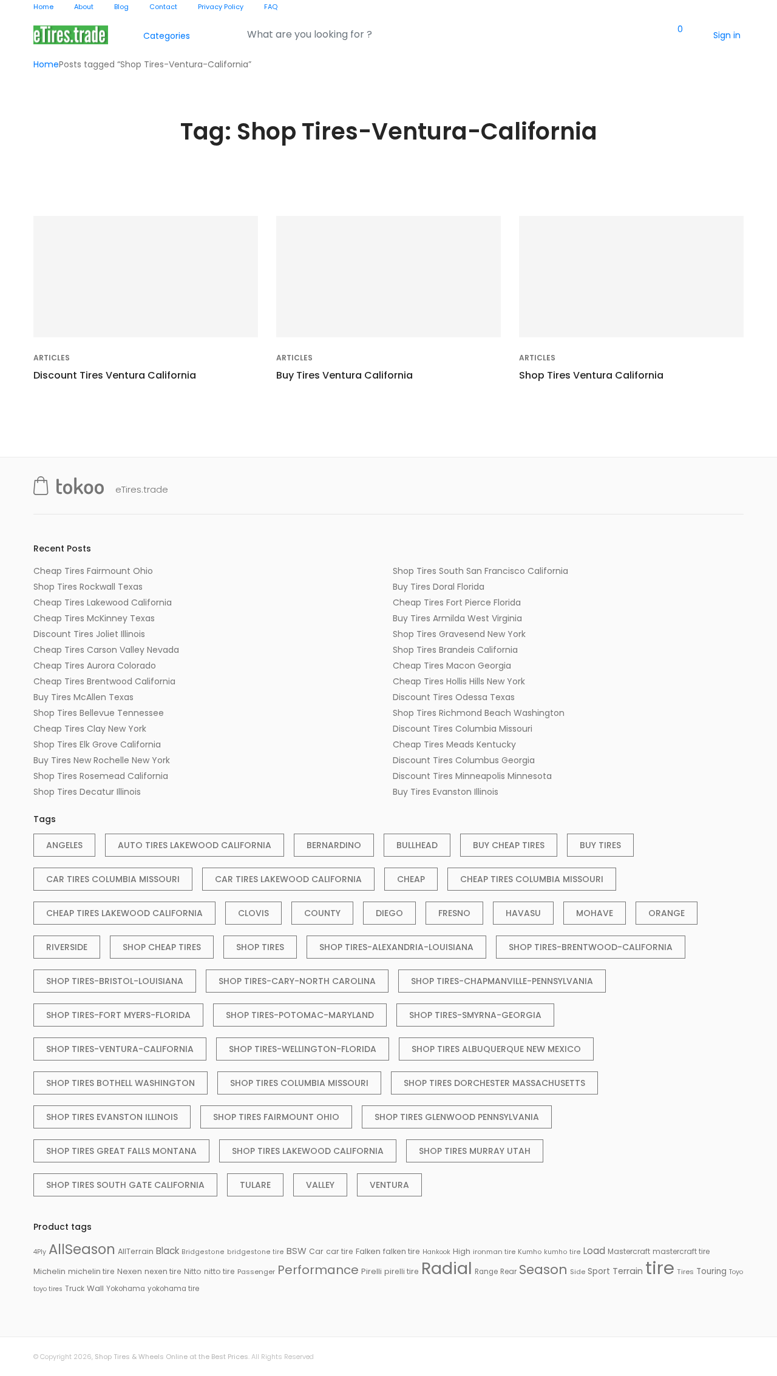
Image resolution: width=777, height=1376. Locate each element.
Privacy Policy (220, 7)
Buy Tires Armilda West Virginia (457, 618)
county (322, 913)
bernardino (334, 845)
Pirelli (371, 1271)
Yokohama (125, 1288)
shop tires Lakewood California (308, 1151)
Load (594, 1250)
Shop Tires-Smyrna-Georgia (475, 1015)
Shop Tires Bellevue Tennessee (98, 713)
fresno (454, 913)
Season (543, 1269)
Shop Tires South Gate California (125, 1185)
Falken (368, 1251)
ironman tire (494, 1251)
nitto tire (219, 1271)
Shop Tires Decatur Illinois (87, 792)
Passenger (256, 1272)
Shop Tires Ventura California (591, 375)
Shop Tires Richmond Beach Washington (479, 713)
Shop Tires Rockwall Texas (88, 587)
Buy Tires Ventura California (344, 375)
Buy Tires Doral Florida (438, 587)
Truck (74, 1288)
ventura (389, 1185)
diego (389, 913)
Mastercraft (629, 1251)
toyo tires (48, 1288)
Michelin (49, 1271)
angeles (64, 845)
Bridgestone (203, 1251)
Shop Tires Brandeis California (455, 650)
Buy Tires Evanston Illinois (445, 792)
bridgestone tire (255, 1251)
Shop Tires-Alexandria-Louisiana (396, 947)
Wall (95, 1288)
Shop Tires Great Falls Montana (121, 1151)
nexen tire (163, 1271)
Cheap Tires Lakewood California (102, 602)
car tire (339, 1251)
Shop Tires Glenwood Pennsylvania (457, 1117)
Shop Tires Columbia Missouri (299, 1083)
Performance (318, 1269)
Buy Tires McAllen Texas (83, 697)
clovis (253, 913)
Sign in (727, 35)
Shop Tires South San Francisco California (480, 571)
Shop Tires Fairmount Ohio (276, 1117)
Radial (446, 1268)
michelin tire (91, 1271)
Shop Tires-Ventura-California (120, 1049)
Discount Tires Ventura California (114, 375)
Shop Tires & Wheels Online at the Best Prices (171, 1356)
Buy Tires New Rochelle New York (101, 760)
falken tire (401, 1251)
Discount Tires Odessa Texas (454, 697)
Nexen (129, 1271)
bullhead (417, 845)
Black (167, 1250)
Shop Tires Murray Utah (475, 1151)
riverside (66, 947)
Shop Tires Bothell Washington (120, 1083)
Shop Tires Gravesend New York (459, 634)
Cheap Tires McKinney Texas (94, 618)
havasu (523, 913)
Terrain (627, 1271)
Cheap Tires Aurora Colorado (94, 665)
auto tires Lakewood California (194, 845)
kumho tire (562, 1251)
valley (320, 1185)
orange (666, 913)
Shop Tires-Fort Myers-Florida (118, 1015)
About (83, 7)
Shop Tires (260, 947)
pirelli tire (401, 1271)
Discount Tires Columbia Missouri (462, 729)
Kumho (529, 1251)
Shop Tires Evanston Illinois (112, 1117)
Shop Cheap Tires (162, 947)
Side (577, 1272)
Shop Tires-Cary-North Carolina (297, 981)
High (461, 1251)
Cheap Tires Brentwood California (104, 681)
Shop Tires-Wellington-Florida (302, 1049)
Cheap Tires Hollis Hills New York (459, 681)
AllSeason (82, 1249)
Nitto (193, 1271)
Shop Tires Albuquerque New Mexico (496, 1049)
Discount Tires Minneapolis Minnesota (472, 776)
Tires (685, 1272)
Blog (121, 7)
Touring (711, 1271)
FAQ (270, 7)
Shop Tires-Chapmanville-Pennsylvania (502, 981)
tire (659, 1267)
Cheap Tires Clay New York (89, 729)
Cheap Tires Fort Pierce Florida (457, 602)
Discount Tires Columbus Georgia (464, 760)
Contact (163, 7)
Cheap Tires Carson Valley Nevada (106, 650)
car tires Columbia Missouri (113, 879)
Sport (599, 1271)
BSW (297, 1250)
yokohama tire (173, 1288)
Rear (508, 1271)
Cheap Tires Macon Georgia (452, 665)
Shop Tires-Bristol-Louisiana (114, 981)
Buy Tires (600, 845)
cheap (411, 879)
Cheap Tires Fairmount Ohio (93, 571)
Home (43, 7)
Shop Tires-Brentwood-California (591, 947)
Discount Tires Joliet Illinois (89, 634)
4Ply (39, 1251)
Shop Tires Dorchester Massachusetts (494, 1083)
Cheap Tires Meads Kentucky (454, 744)
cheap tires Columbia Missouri (531, 879)
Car (316, 1251)
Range (486, 1272)
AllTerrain (136, 1251)
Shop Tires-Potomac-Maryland (300, 1015)
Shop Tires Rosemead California (100, 776)
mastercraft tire (681, 1251)
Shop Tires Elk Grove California (97, 744)
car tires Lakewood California (288, 879)
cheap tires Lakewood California (124, 913)
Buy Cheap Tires (509, 845)
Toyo (736, 1272)
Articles (51, 357)
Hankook (436, 1251)
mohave (594, 913)
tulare (255, 1185)
